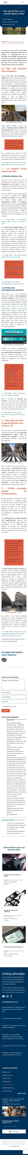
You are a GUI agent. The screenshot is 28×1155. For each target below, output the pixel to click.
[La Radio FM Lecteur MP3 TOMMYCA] (14, 890)
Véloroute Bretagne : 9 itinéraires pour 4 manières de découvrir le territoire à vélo (14, 1009)
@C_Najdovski (10, 376)
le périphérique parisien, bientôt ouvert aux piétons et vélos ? (14, 221)
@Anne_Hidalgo (10, 374)
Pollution (20, 880)
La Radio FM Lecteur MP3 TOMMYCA (11, 910)
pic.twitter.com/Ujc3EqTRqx (14, 380)
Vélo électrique (17, 950)
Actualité (15, 41)
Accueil (10, 41)
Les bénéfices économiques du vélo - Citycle (11, 819)
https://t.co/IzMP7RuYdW (13, 266)
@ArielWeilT (10, 372)
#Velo (18, 262)
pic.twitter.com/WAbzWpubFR (14, 268)
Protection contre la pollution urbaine (12, 875)
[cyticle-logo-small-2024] (5, 1)
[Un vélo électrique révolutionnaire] (14, 927)
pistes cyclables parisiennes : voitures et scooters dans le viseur (13, 414)
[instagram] (7, 996)
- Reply (12, 720)
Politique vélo (21, 43)
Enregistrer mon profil (9, 706)
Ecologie (16, 880)
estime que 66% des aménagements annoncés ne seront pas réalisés (14, 308)
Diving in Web (15, 1146)
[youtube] (3, 996)
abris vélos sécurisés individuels (13, 572)
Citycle (7, 883)
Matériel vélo (11, 916)
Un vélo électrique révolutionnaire (13, 947)
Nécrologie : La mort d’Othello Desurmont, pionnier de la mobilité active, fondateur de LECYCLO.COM (12, 1036)
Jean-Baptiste (8, 19)
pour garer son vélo (7, 504)
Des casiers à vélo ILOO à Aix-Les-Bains (14, 1045)
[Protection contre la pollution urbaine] (14, 854)
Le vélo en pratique (11, 43)
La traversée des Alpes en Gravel (11, 1018)
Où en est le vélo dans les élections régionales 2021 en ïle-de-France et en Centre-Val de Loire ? (13, 633)
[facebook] (11, 996)
